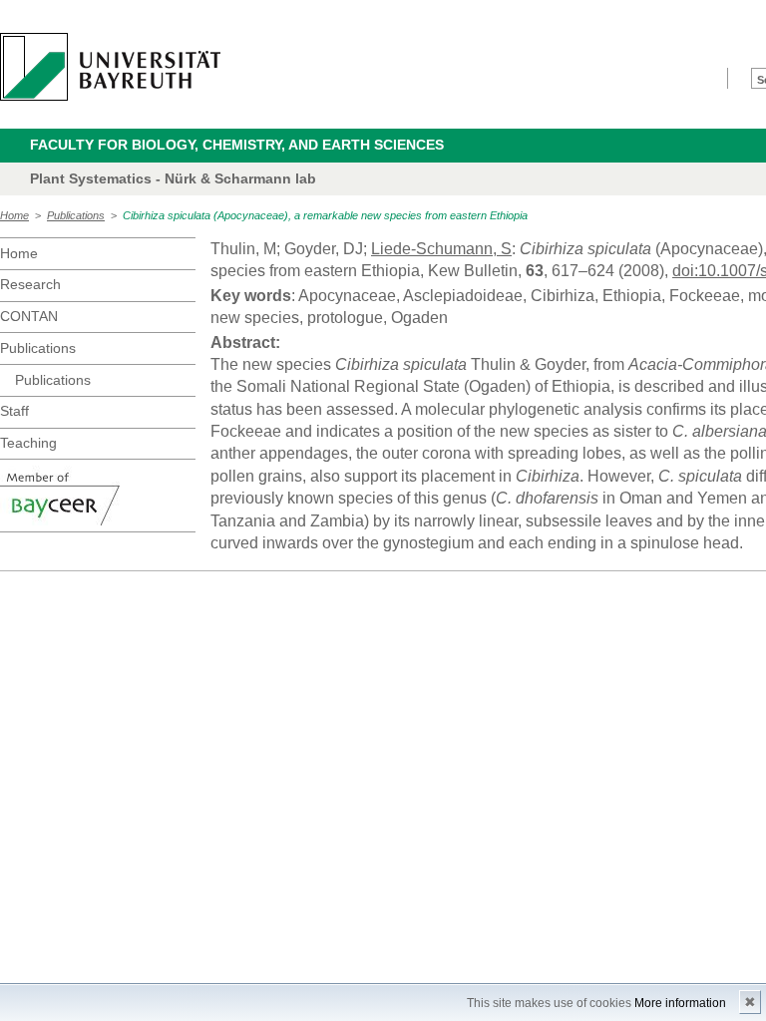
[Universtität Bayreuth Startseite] (110, 67)
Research (30, 284)
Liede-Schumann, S (441, 248)
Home (14, 215)
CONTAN (29, 316)
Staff (14, 411)
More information (680, 1003)
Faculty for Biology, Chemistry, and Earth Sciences (237, 145)
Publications (76, 215)
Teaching (28, 443)
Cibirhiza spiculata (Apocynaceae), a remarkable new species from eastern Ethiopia (325, 215)
